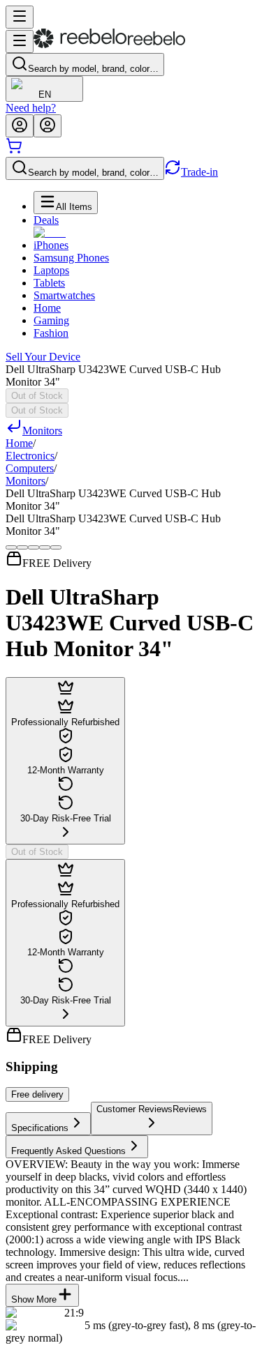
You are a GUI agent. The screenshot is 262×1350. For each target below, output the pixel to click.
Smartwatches (64, 295)
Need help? (31, 108)
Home (47, 308)
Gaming (51, 320)
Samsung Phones (71, 258)
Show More (34, 1299)
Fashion (51, 333)
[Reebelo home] (109, 45)
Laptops (51, 270)
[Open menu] (20, 17)
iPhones (51, 245)
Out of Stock (37, 395)
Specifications (39, 1128)
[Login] (20, 125)
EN (44, 94)
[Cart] (14, 150)
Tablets (49, 283)
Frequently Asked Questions (68, 1151)
